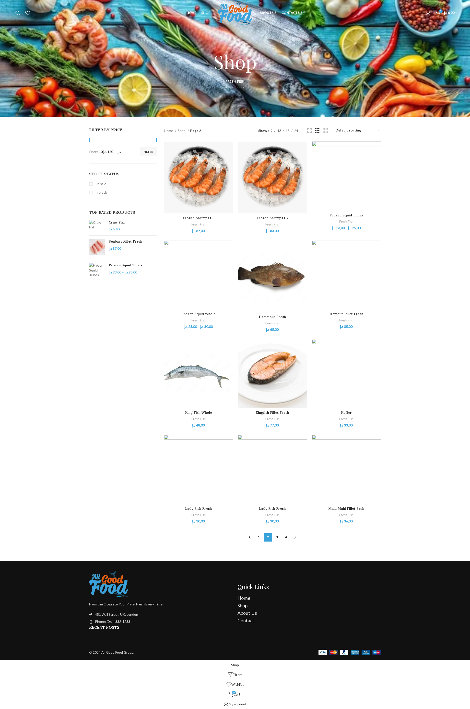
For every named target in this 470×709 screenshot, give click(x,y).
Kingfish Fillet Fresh (272, 412)
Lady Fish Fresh (198, 508)
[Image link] (108, 583)
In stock (100, 192)
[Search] (18, 13)
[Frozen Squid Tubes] (97, 270)
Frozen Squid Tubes (125, 265)
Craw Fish (117, 222)
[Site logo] (235, 12)
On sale (100, 184)
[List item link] (161, 621)
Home (169, 131)
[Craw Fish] (97, 226)
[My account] (428, 13)
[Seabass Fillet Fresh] (97, 247)
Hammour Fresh (272, 317)
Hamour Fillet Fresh (346, 314)
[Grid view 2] (309, 131)
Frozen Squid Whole (198, 314)
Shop (182, 131)
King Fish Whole (198, 412)
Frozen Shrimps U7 (272, 218)
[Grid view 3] (317, 131)
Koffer (346, 412)
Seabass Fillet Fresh (125, 241)
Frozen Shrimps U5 (198, 218)
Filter (148, 152)
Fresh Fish (198, 224)
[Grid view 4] (325, 131)
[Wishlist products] (28, 13)
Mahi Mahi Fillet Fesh (346, 508)
